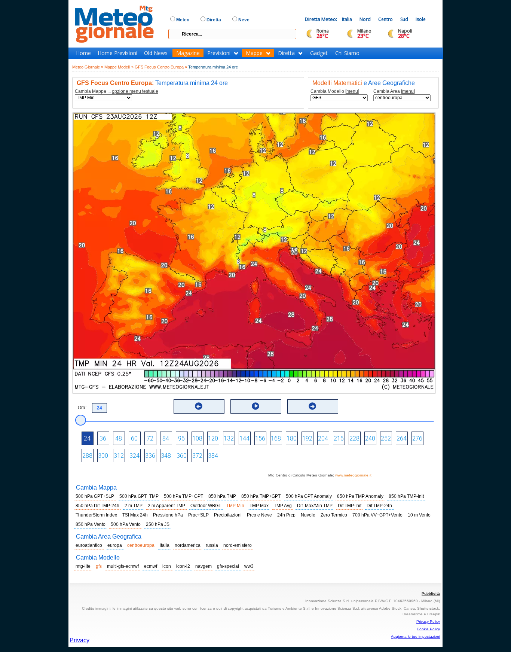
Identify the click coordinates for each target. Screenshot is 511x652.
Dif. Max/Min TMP (315, 505)
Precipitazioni (228, 515)
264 (402, 438)
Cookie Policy (428, 629)
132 (229, 438)
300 (103, 455)
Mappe (254, 53)
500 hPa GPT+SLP (95, 496)
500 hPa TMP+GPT (183, 496)
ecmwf (150, 566)
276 (417, 438)
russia (212, 545)
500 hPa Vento (126, 524)
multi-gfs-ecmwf (123, 566)
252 (386, 438)
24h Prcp (286, 515)
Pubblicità (431, 593)
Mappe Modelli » (119, 67)
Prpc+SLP (198, 515)
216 (339, 438)
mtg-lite (83, 566)
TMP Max (259, 505)
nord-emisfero (237, 545)
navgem (203, 566)
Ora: (82, 407)
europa (114, 545)
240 (370, 438)
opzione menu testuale (135, 91)
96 (181, 438)
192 (307, 438)
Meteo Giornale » (87, 67)
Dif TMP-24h (379, 505)
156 (260, 438)
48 (118, 438)
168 (276, 438)
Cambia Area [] (394, 91)
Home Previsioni (117, 53)
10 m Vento (419, 515)
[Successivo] (312, 406)
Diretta (286, 53)
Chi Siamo (347, 53)
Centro (385, 19)
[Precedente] (198, 406)
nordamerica (188, 545)
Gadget (319, 53)
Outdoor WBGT (205, 505)
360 (182, 455)
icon (166, 566)
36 (103, 438)
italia (164, 545)
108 (197, 438)
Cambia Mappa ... (116, 91)
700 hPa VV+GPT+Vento (377, 515)
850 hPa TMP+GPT (261, 496)
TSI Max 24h (135, 515)
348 (166, 455)
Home (83, 53)
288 (87, 455)
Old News (156, 53)
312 (119, 455)
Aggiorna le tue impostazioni (415, 636)
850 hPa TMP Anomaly (360, 496)
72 (150, 438)
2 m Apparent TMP (166, 505)
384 (213, 455)
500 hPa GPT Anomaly (309, 496)
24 (87, 438)
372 (197, 455)
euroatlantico (89, 545)
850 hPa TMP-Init (406, 496)
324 (134, 455)
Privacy (79, 640)
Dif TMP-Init (349, 505)
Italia (347, 19)
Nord (365, 19)
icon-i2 (183, 566)
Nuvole (308, 515)
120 (213, 438)
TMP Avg (283, 505)
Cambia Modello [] (334, 91)
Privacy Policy (428, 621)
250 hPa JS (157, 524)
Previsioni (218, 53)
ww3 (249, 566)
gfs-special (228, 566)
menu (352, 91)
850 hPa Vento (90, 524)
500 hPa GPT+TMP (139, 496)
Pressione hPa (168, 515)
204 (323, 438)
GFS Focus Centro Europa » (161, 67)
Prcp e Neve (259, 515)
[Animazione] (255, 406)
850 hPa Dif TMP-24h (97, 505)
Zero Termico (334, 515)
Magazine (188, 53)
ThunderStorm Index (96, 515)
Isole (421, 19)
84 (165, 438)
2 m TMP (134, 505)
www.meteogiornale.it (353, 475)
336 (150, 455)
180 (292, 438)
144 (244, 438)
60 (134, 438)
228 (354, 438)
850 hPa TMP (222, 496)
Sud (404, 19)
